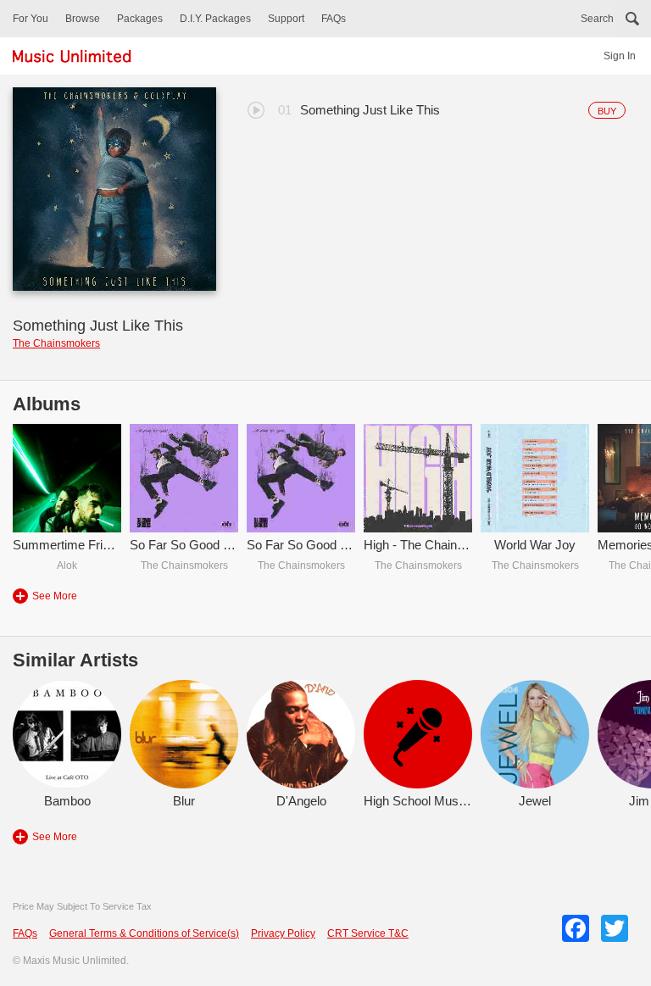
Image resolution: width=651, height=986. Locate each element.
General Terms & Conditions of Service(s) (144, 933)
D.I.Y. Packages (215, 19)
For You (30, 19)
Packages (140, 19)
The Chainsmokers (56, 343)
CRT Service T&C (368, 933)
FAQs (333, 19)
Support (286, 19)
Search (597, 19)
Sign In (620, 56)
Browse (82, 19)
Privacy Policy (283, 933)
